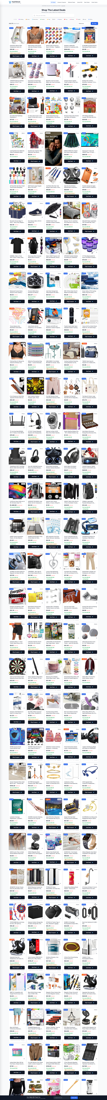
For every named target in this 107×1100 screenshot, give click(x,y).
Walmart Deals (71, 2)
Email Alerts (94, 2)
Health (79, 19)
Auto (85, 19)
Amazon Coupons (62, 2)
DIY (54, 19)
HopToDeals (16, 2)
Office (91, 19)
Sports (60, 19)
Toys (66, 19)
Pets (49, 19)
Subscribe (74, 1097)
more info (63, 5)
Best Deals (87, 2)
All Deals (53, 2)
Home (28, 19)
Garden (43, 19)
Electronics (35, 19)
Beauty (72, 19)
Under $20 (79, 2)
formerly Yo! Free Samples (16, 3)
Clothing (21, 19)
